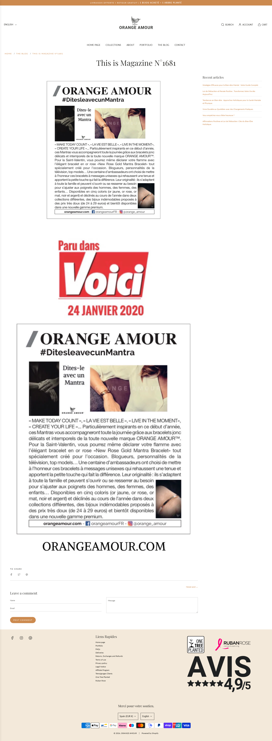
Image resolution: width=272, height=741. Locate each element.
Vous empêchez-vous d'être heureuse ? (218, 115)
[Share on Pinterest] (26, 574)
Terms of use (101, 660)
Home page (100, 642)
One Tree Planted (103, 677)
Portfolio (99, 646)
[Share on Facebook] (11, 574)
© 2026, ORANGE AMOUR (125, 733)
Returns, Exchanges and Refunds (109, 656)
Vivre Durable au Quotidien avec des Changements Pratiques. (228, 109)
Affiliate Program (102, 670)
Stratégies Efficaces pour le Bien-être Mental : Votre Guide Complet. (230, 85)
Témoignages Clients (104, 673)
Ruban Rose (101, 680)
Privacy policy (101, 663)
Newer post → (192, 587)
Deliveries (100, 652)
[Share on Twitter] (19, 574)
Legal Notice (101, 666)
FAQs (98, 649)
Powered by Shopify (150, 733)
